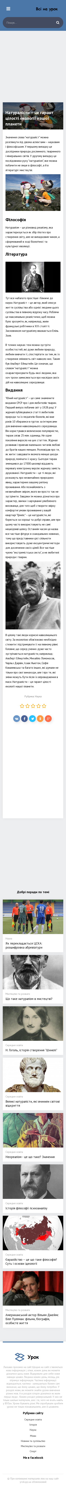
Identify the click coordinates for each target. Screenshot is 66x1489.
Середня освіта (33, 1419)
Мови (33, 1435)
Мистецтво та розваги (33, 1446)
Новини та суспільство (33, 1441)
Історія (33, 1424)
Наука (38, 696)
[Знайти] (57, 22)
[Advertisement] (33, 69)
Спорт (33, 1451)
